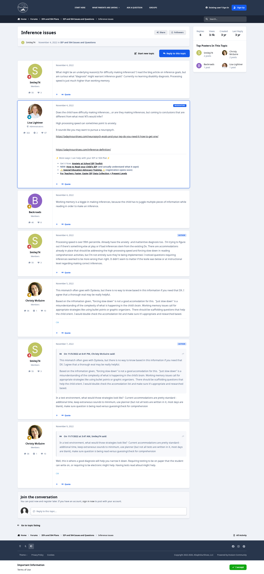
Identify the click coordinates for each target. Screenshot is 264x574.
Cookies (50, 555)
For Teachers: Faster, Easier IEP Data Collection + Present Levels (93, 173)
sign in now (88, 501)
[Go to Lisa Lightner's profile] (35, 111)
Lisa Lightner (35, 122)
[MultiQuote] (57, 94)
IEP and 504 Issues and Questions (78, 42)
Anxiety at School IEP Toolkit (87, 163)
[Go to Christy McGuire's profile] (35, 289)
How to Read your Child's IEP (81, 166)
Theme (22, 555)
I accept (240, 567)
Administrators (36, 126)
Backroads (35, 212)
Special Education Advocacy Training (82, 169)
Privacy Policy (37, 555)
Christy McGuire (35, 300)
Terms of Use (24, 569)
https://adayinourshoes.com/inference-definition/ (83, 149)
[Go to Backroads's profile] (35, 201)
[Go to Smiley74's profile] (22, 42)
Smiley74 (30, 42)
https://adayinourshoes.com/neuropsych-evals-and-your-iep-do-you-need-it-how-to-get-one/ (107, 136)
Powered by (232, 555)
